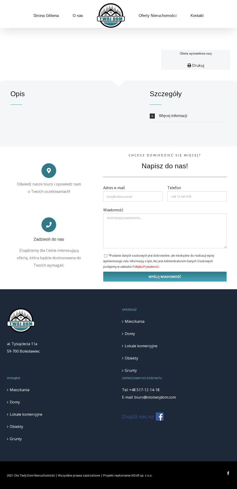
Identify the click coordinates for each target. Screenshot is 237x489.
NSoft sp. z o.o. (141, 475)
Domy (130, 333)
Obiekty (131, 358)
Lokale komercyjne (141, 345)
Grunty (131, 370)
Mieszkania (134, 321)
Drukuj (197, 65)
